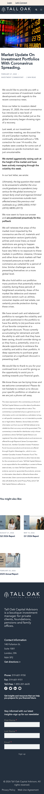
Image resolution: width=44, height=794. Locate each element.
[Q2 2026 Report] (10, 516)
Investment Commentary (12, 77)
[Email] (19, 688)
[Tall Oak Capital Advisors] (16, 9)
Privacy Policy (8, 789)
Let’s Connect (21, 3)
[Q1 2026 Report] (34, 516)
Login (9, 3)
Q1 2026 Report (31, 536)
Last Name (10, 731)
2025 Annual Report (9, 574)
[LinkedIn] (15, 688)
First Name (10, 720)
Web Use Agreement (28, 789)
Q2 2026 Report (7, 536)
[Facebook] (5, 688)
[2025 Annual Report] (10, 554)
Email (8, 742)
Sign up (22, 754)
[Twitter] (10, 688)
